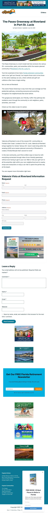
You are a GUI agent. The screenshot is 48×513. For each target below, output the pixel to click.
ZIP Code (4, 220)
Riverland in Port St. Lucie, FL (20, 69)
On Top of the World (7, 489)
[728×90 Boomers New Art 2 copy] (24, 1)
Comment (5, 277)
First (3, 185)
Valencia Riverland (6, 491)
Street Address (5, 209)
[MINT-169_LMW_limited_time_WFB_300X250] (24, 424)
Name (4, 291)
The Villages (5, 488)
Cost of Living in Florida (7, 478)
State (25, 215)
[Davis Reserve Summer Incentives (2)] (24, 347)
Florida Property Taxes (7, 480)
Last (25, 185)
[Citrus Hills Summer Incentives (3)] (24, 445)
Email (5, 192)
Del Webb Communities (7, 492)
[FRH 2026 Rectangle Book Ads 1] (24, 237)
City (3, 215)
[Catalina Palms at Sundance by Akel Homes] (24, 403)
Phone (6, 200)
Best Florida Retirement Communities (10, 477)
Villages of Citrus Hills (7, 494)
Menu (44, 12)
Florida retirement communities (33, 73)
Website (4, 307)
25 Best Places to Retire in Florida (10, 475)
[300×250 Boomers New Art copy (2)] (24, 326)
